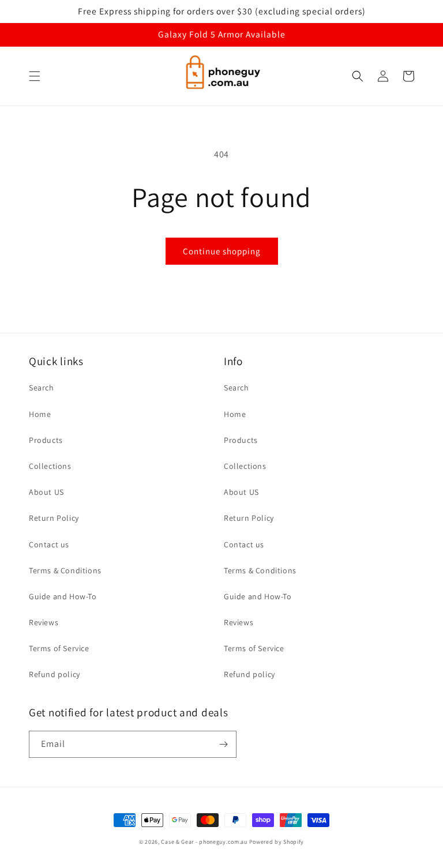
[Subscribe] (223, 744)
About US (46, 492)
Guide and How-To (63, 596)
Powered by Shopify (277, 842)
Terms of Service (59, 648)
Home (40, 414)
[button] (34, 76)
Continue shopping (222, 251)
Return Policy (54, 518)
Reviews (43, 622)
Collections (50, 466)
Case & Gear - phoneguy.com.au (204, 842)
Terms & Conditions (65, 570)
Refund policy (54, 674)
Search (41, 387)
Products (46, 440)
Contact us (49, 544)
